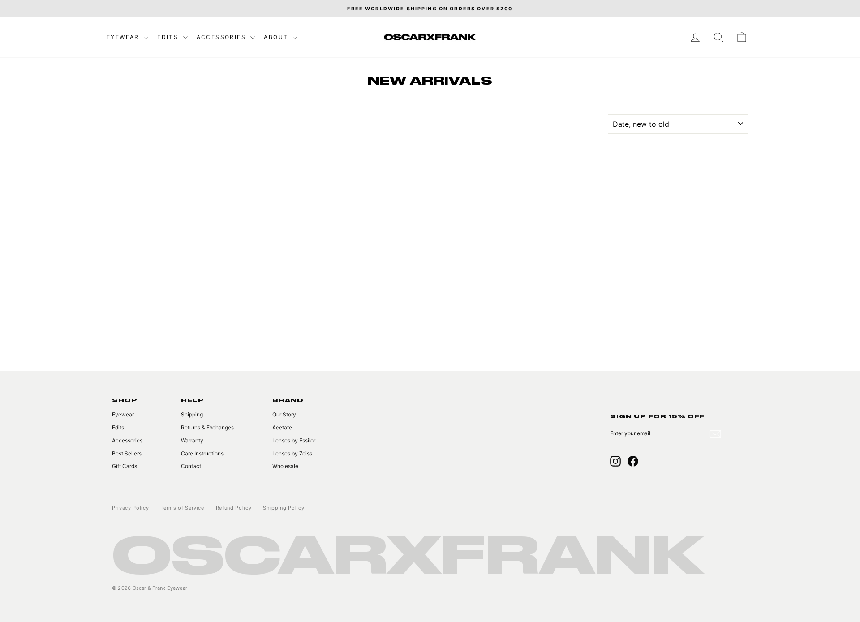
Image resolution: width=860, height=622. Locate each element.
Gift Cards (124, 466)
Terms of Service (182, 508)
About (277, 37)
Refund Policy (234, 508)
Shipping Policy (283, 508)
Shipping (192, 414)
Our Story (284, 414)
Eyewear (124, 37)
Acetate (282, 427)
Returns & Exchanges (207, 427)
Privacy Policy (130, 508)
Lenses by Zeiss (292, 453)
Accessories (223, 37)
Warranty (192, 440)
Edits (169, 37)
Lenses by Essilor (293, 440)
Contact (191, 466)
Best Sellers (127, 453)
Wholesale (285, 466)
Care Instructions (202, 453)
